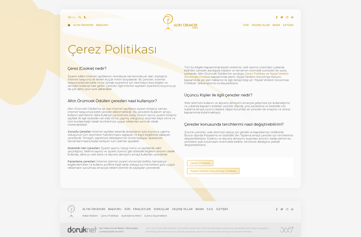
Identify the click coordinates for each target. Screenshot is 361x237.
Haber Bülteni (90, 215)
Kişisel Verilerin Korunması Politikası (213, 171)
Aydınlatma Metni (131, 215)
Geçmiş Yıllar (182, 209)
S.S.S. (210, 209)
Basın (200, 209)
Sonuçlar (161, 209)
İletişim (222, 209)
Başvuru (114, 209)
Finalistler (142, 209)
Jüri (127, 209)
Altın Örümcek (93, 209)
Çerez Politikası (255, 73)
